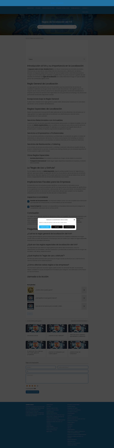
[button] (74, 219)
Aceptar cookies (45, 227)
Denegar (57, 227)
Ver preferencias (69, 227)
